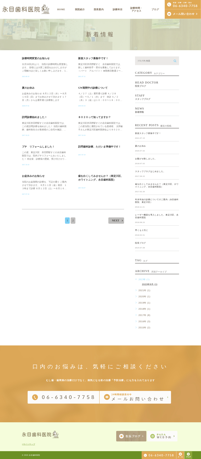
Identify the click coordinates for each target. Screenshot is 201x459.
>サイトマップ (28, 444)
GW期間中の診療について (93, 87)
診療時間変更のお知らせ (36, 58)
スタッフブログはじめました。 (150, 171)
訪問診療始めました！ (34, 117)
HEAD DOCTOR (146, 84)
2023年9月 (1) (150, 284)
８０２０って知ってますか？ (94, 117)
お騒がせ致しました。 (146, 158)
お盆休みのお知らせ (33, 176)
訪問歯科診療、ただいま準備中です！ (99, 146)
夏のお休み (28, 87)
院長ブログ (140, 243)
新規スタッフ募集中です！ (93, 58)
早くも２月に (141, 230)
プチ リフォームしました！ (38, 146)
